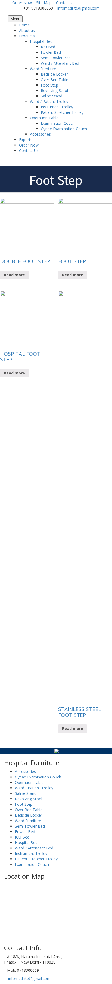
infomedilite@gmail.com (78, 8)
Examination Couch (58, 123)
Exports (25, 139)
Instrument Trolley (57, 106)
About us (27, 30)
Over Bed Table (54, 79)
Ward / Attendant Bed (60, 63)
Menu (15, 18)
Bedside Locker (54, 74)
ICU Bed (48, 46)
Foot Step (49, 85)
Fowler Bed (51, 52)
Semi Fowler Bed (56, 57)
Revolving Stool (54, 90)
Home (24, 25)
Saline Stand (51, 96)
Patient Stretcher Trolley (62, 112)
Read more (14, 274)
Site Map (44, 2)
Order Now (22, 2)
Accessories (40, 134)
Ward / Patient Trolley (49, 101)
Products (27, 35)
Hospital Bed (41, 41)
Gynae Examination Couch (64, 128)
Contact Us (66, 2)
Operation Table (44, 117)
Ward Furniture (43, 68)
